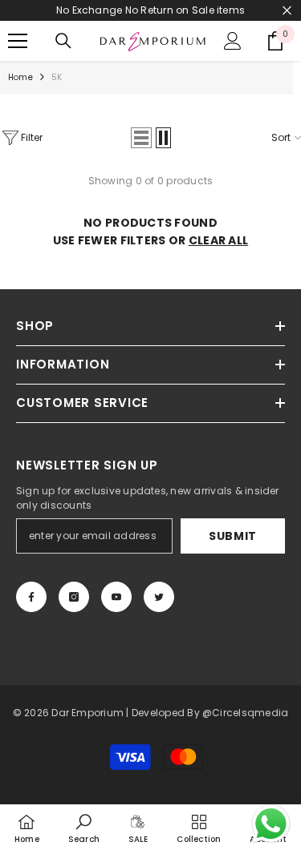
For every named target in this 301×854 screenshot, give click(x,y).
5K (56, 77)
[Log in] (233, 41)
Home (20, 77)
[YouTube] (116, 597)
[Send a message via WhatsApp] (271, 824)
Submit (233, 536)
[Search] (63, 40)
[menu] (17, 40)
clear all (219, 240)
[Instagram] (74, 597)
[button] (141, 137)
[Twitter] (159, 597)
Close (287, 11)
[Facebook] (31, 597)
